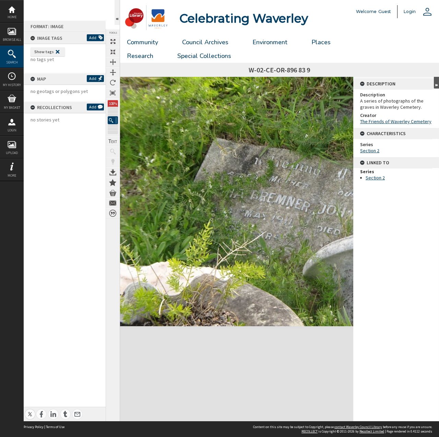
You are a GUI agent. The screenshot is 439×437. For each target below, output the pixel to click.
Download (113, 172)
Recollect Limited (371, 431)
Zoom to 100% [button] (113, 93)
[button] (113, 120)
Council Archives (205, 42)
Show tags (44, 51)
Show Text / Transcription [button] (113, 141)
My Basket (12, 107)
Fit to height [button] (113, 72)
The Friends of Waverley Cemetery (395, 121)
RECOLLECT (309, 431)
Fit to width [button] (113, 62)
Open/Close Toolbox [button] (117, 12)
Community (142, 42)
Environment (269, 42)
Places (321, 42)
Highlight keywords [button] (113, 162)
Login (12, 130)
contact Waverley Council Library (358, 427)
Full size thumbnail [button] (113, 41)
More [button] (12, 175)
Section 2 (369, 150)
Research (140, 55)
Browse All (12, 39)
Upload (12, 153)
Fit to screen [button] (113, 52)
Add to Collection (113, 182)
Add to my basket (113, 193)
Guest (384, 11)
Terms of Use (55, 427)
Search (12, 62)
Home (12, 17)
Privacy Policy (34, 427)
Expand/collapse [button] (436, 82)
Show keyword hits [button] (113, 151)
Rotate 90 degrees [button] (113, 83)
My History (12, 85)
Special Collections (204, 55)
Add (92, 37)
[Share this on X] (30, 410)
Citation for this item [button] (113, 213)
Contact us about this (113, 203)
